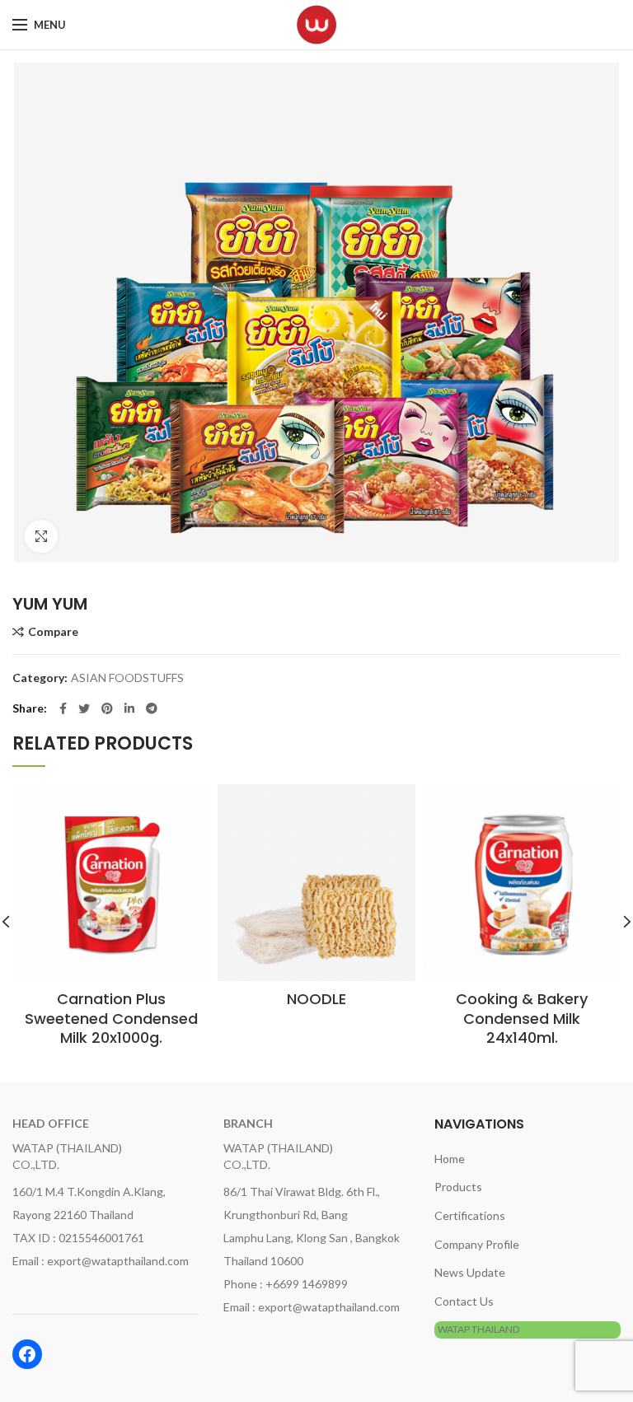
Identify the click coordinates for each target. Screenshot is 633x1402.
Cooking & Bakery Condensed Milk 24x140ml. (522, 1018)
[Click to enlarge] (41, 536)
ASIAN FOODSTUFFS (127, 678)
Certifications (469, 1215)
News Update (469, 1272)
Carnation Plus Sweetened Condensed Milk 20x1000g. (111, 1018)
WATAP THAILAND (478, 1329)
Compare (53, 632)
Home (449, 1159)
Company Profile (476, 1244)
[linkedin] (129, 708)
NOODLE (316, 998)
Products (458, 1187)
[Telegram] (151, 708)
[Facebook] (63, 708)
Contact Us (464, 1301)
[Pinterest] (107, 708)
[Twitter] (84, 708)
